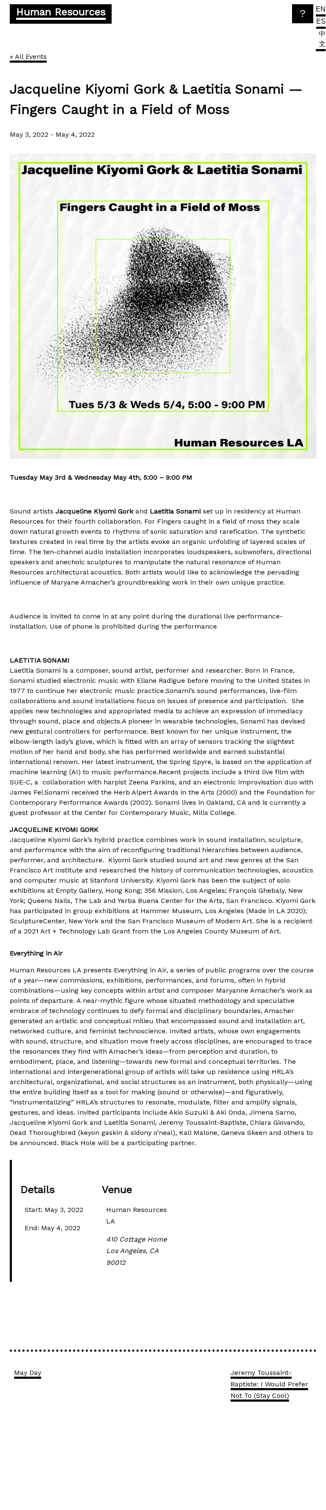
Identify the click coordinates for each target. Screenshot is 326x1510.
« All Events (28, 56)
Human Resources (61, 12)
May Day (27, 1373)
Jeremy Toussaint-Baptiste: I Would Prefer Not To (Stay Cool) (269, 1384)
